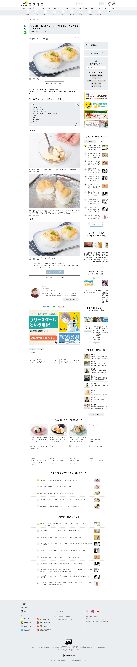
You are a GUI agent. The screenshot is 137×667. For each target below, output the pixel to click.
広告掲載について (90, 619)
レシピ (45, 19)
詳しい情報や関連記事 (71, 299)
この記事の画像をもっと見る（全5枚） (55, 277)
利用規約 (96, 616)
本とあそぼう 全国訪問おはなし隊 (63, 619)
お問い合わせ (89, 616)
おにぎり (32, 349)
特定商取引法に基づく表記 (92, 621)
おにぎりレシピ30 (53, 19)
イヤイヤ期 (102, 81)
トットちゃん (97, 78)
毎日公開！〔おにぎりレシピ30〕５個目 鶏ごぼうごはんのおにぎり (42, 361)
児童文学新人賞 (97, 86)
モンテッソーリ (97, 83)
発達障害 (94, 75)
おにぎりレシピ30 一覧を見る (55, 272)
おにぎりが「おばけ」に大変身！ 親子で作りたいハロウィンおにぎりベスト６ (66, 361)
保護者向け (112, 8)
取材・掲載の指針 (104, 621)
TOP (30, 19)
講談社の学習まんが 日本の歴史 (62, 616)
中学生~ (105, 8)
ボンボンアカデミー (59, 611)
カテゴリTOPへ (54, 361)
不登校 (100, 75)
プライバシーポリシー (101, 619)
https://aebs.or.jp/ (68, 650)
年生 (67, 8)
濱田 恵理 (45, 39)
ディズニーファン (58, 614)
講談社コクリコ (88, 330)
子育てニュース (93, 81)
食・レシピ (39, 19)
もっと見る (96, 224)
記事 (34, 19)
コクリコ (96, 343)
